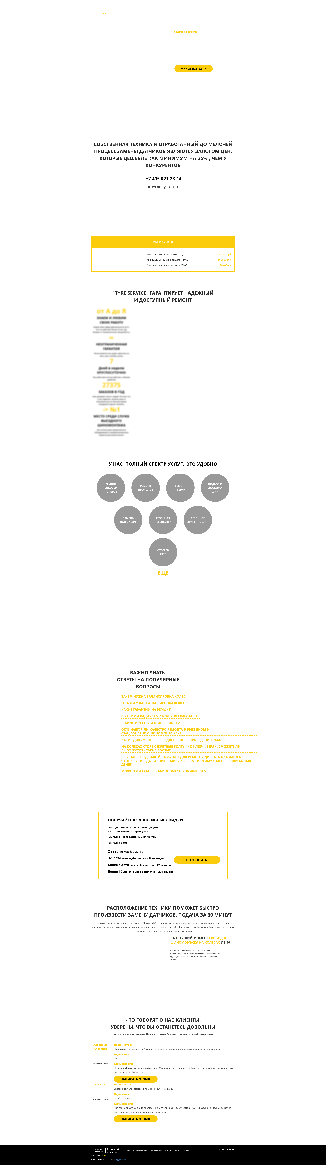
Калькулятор (156, 8)
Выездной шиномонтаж (98, 8)
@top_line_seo (120, 1159)
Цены (175, 8)
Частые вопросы (140, 8)
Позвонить (196, 860)
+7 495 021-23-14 (227, 7)
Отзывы (184, 8)
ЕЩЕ (163, 572)
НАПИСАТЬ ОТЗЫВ (135, 1079)
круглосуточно (176, 641)
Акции (167, 8)
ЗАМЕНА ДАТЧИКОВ (163, 242)
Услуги (127, 8)
